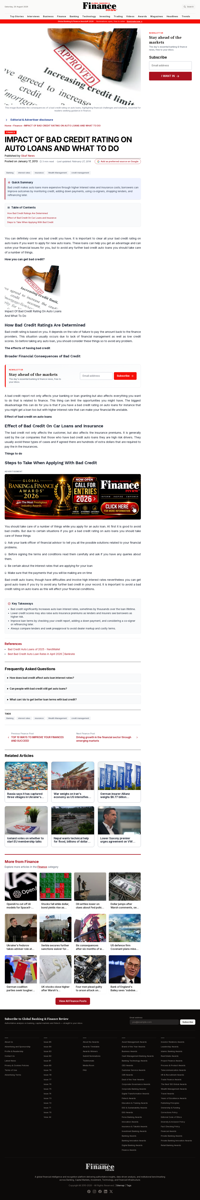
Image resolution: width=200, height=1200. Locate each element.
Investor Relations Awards (172, 1042)
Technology (89, 16)
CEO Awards (127, 1065)
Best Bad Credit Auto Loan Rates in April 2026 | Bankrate (41, 654)
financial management (95, 336)
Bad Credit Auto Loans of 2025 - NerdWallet (34, 649)
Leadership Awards (169, 1047)
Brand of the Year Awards (133, 1047)
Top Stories (17, 16)
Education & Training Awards (135, 1103)
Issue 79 (47, 1070)
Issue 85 (47, 1042)
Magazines (156, 16)
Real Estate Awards (169, 1056)
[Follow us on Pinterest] (88, 1191)
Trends (186, 16)
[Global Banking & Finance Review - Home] (100, 6)
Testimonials (88, 1061)
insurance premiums (108, 432)
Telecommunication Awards (173, 1070)
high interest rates (94, 579)
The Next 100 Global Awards (174, 1084)
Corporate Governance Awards (136, 1084)
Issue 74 (47, 1094)
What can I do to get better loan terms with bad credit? (43, 699)
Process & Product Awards (173, 1065)
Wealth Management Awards (174, 1089)
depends (57, 331)
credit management (80, 173)
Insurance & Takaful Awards (134, 1126)
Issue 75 (47, 1089)
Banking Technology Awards (134, 1061)
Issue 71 (47, 1108)
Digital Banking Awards (132, 1145)
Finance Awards (129, 1150)
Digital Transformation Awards (135, 1094)
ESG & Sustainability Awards (134, 1108)
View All (47, 1117)
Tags (128, 1185)
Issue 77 (47, 1079)
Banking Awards (129, 1136)
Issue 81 (47, 1061)
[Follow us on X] (111, 1191)
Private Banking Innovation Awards (176, 1141)
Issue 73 (47, 1098)
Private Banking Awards (171, 1136)
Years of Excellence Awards (174, 1098)
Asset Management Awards (134, 1042)
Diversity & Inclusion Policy (173, 1122)
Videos (130, 16)
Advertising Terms (13, 1075)
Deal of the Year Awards (133, 1079)
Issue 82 (47, 1056)
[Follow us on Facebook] (100, 1191)
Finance (61, 16)
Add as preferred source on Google (119, 161)
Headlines (172, 16)
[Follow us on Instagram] (94, 1191)
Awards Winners (90, 1051)
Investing (105, 16)
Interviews (33, 16)
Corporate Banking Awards (134, 1089)
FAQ (85, 1070)
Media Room (88, 1065)
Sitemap (120, 1185)
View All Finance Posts (73, 1001)
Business (48, 16)
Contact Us (10, 1056)
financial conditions (81, 589)
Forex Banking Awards (132, 1117)
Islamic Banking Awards (171, 1051)
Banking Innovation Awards (134, 1141)
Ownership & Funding (170, 1108)
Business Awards (129, 1051)
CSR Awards (127, 1075)
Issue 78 (47, 1075)
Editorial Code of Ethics (171, 1117)
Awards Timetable (91, 1047)
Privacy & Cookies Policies (17, 1065)
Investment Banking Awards (134, 1131)
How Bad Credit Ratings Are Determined (27, 213)
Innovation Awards (130, 1122)
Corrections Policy (169, 1112)
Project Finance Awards (171, 1061)
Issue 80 (47, 1065)
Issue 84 (47, 1047)
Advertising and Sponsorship (17, 1047)
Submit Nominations (91, 1056)
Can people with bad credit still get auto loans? (38, 688)
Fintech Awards (129, 1098)
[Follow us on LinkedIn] (105, 1191)
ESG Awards (127, 1112)
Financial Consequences (38, 356)
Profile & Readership (14, 1051)
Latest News (10, 1061)
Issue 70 (47, 1112)
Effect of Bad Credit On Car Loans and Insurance (31, 218)
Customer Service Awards (133, 1070)
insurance (39, 173)
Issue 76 (47, 1084)
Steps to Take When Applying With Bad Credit (30, 222)
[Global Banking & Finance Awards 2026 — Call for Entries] (73, 497)
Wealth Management (57, 173)
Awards (142, 16)
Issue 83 (47, 1051)
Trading (118, 16)
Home (8, 125)
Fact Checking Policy (170, 1126)
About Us (9, 1042)
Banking (74, 16)
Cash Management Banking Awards (138, 1056)
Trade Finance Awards (171, 1079)
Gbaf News (28, 155)
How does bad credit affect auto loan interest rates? (42, 677)
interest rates (24, 173)
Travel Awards (167, 1094)
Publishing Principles (170, 1103)
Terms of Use (11, 1070)
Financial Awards (168, 1131)
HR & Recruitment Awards (172, 1075)
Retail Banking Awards (171, 1145)
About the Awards (91, 1042)
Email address (136, 1017)
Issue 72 (47, 1103)
